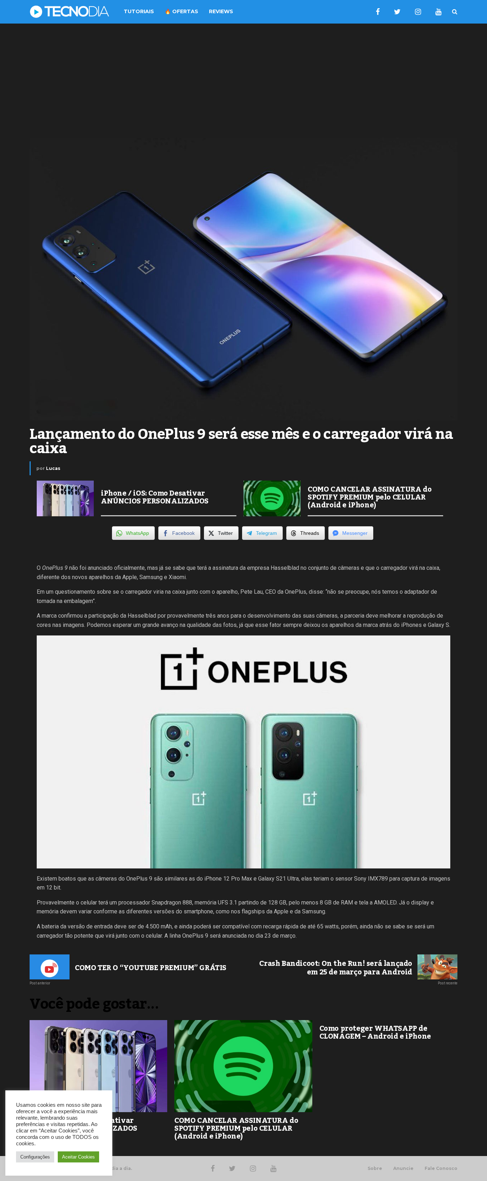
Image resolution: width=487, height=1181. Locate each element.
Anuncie (403, 1168)
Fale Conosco (441, 1168)
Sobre (375, 1168)
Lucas (53, 468)
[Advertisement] (243, 81)
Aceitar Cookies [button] (78, 1157)
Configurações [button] (35, 1157)
